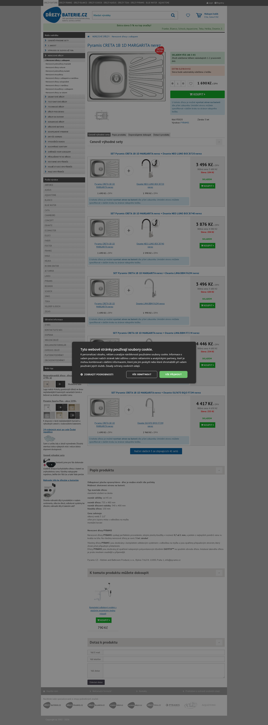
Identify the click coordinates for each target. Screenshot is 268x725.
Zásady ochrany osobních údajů (123, 365)
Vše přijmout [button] (173, 374)
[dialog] (134, 362)
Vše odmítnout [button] (141, 374)
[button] (96, 374)
